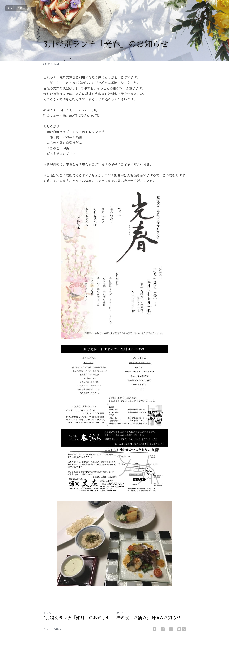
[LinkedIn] (171, 629)
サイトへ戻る (17, 8)
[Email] (179, 629)
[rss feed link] (184, 629)
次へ (118, 613)
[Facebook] (154, 629)
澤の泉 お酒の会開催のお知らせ (148, 618)
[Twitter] (163, 629)
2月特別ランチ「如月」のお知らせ (76, 618)
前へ (48, 613)
